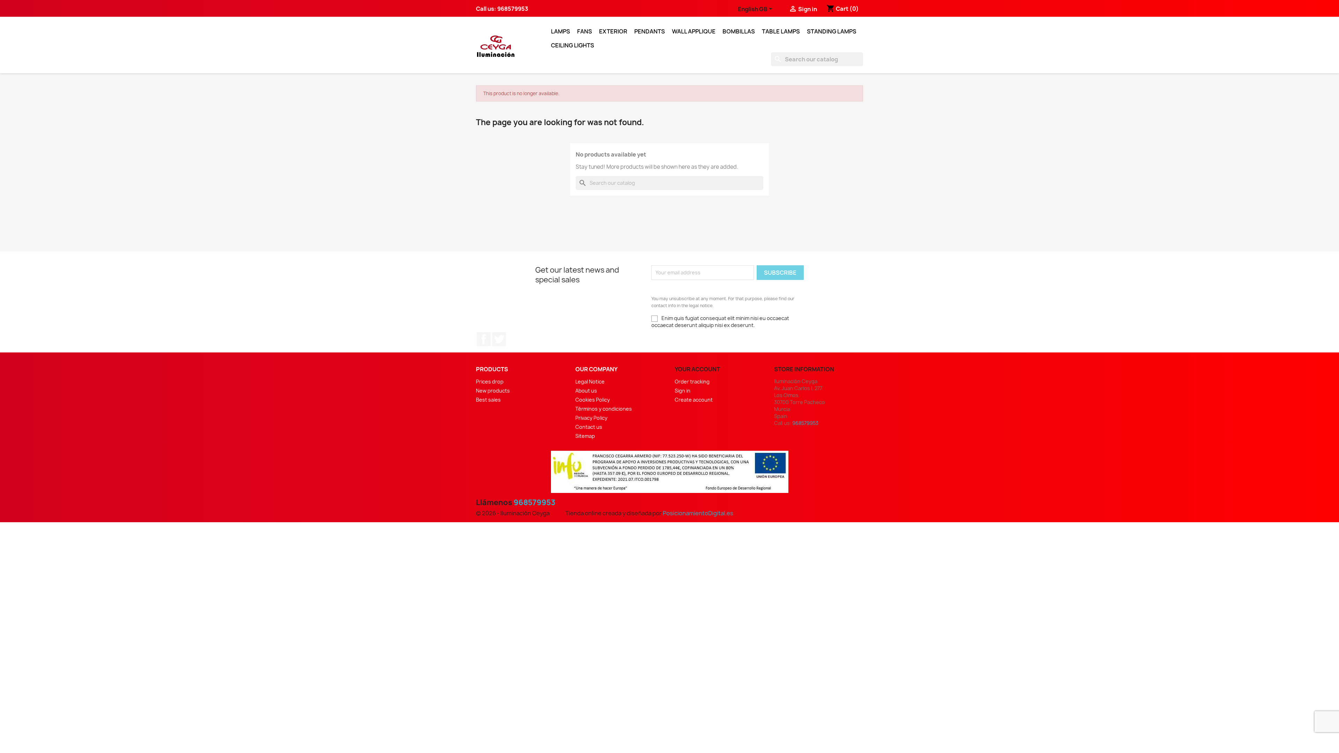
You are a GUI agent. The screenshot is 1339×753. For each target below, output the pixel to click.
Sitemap (585, 436)
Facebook (484, 339)
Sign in (682, 390)
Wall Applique (694, 31)
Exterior (613, 31)
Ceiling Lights (572, 45)
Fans (584, 31)
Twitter (499, 339)
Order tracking (692, 381)
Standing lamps (831, 31)
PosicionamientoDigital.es (698, 513)
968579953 (534, 502)
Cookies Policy (592, 399)
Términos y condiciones (603, 408)
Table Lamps (781, 31)
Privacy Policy (591, 417)
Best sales (488, 399)
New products (493, 390)
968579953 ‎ (513, 9)
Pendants (649, 31)
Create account (694, 399)
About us (586, 390)
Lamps (560, 31)
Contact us (588, 427)
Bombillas (739, 31)
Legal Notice (590, 381)
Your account (697, 369)
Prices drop (490, 381)
